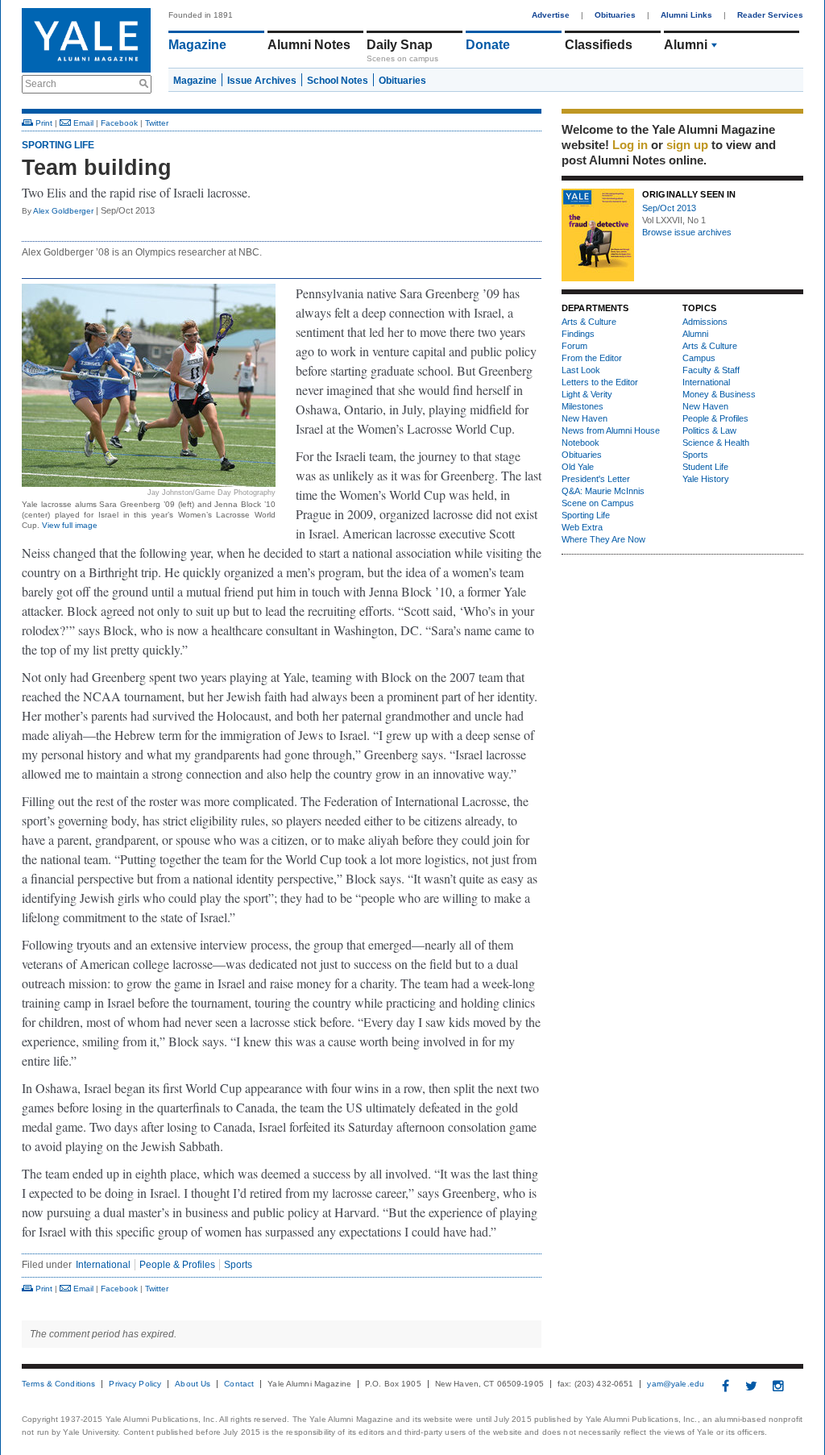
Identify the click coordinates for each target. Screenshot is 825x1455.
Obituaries (615, 14)
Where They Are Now (603, 539)
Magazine (197, 45)
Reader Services (770, 14)
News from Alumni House (611, 430)
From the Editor (592, 358)
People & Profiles (177, 1264)
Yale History (705, 479)
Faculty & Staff (711, 370)
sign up (687, 145)
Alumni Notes (308, 45)
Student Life (705, 467)
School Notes (337, 80)
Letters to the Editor (600, 382)
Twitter (156, 122)
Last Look (581, 370)
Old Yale (578, 467)
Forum (574, 346)
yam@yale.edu (675, 1384)
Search (40, 83)
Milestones (582, 406)
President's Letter (596, 479)
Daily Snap (400, 45)
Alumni (685, 45)
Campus (698, 358)
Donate (488, 45)
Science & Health (715, 442)
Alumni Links (686, 14)
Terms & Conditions (58, 1384)
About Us (192, 1384)
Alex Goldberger (63, 210)
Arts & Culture (589, 321)
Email (82, 122)
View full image (69, 525)
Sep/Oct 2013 (669, 208)
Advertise (551, 14)
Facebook (119, 122)
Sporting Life (58, 145)
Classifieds (598, 45)
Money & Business (719, 394)
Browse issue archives (687, 232)
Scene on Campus (598, 503)
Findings (578, 334)
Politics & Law (709, 430)
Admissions (705, 321)
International (103, 1264)
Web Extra (582, 527)
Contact (239, 1384)
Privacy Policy (135, 1384)
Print (42, 122)
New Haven (584, 418)
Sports (238, 1264)
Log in (630, 145)
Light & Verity (587, 394)
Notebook (580, 442)
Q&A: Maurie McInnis (603, 491)
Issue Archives (261, 80)
